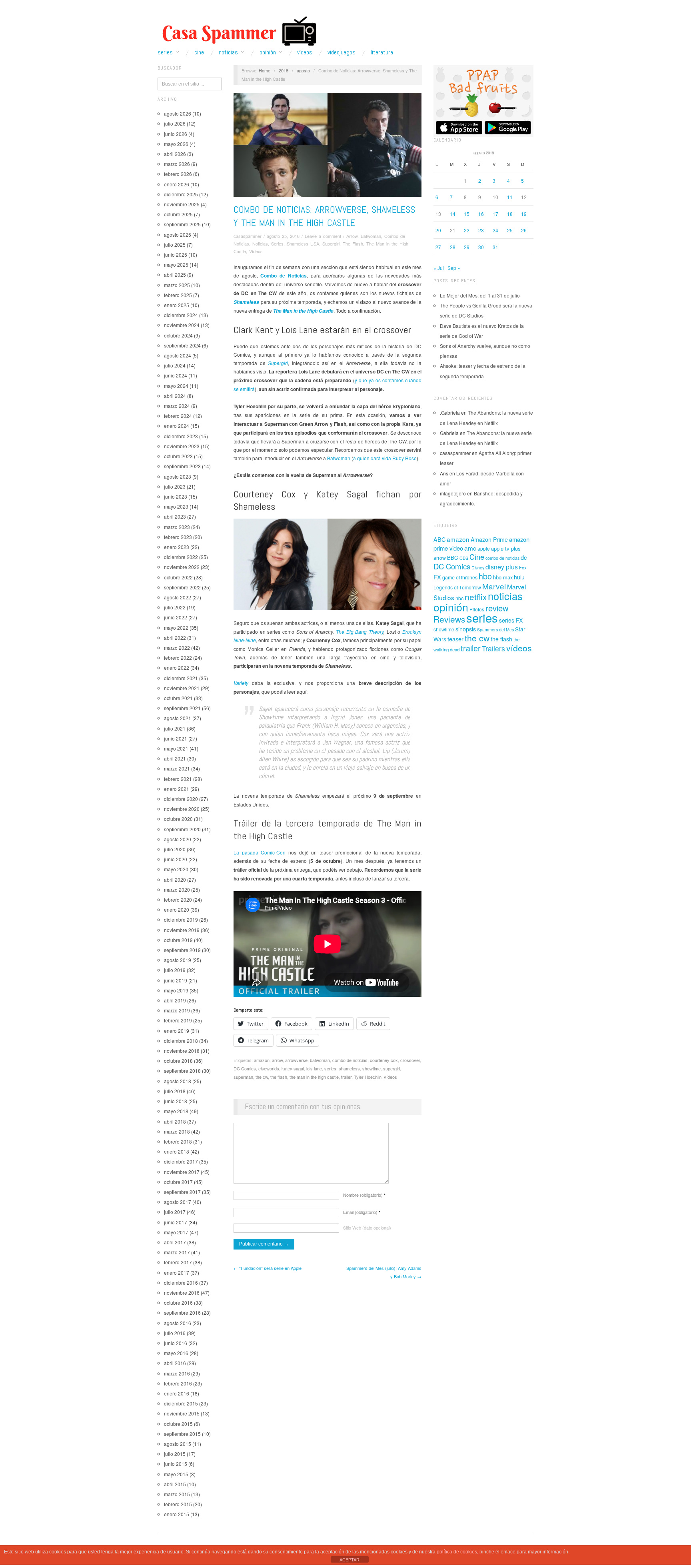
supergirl (391, 1068)
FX (437, 577)
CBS (463, 558)
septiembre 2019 (182, 949)
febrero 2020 (178, 899)
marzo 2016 (177, 1373)
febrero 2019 (178, 1020)
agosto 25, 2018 (283, 236)
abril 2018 (175, 1121)
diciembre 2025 (181, 194)
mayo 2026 (176, 143)
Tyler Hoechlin (367, 1077)
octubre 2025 (178, 214)
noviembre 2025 (182, 204)
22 (466, 230)
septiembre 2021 (182, 708)
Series (165, 52)
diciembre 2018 (181, 1040)
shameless (349, 1068)
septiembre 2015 (182, 1433)
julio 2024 (175, 365)
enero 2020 (176, 909)
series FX (511, 620)
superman (243, 1077)
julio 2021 (175, 728)
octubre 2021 (178, 698)
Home (264, 70)
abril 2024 (175, 395)
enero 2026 (176, 184)
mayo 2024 (176, 385)
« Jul (438, 267)
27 (438, 247)
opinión (450, 607)
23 (481, 230)
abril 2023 (175, 516)
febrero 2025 (178, 294)
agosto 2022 (177, 597)
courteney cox (384, 1060)
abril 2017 (175, 1242)
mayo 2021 (176, 748)
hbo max (503, 577)
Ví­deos (304, 52)
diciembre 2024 (181, 314)
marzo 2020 (177, 889)
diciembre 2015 (181, 1403)
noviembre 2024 (182, 324)
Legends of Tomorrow (457, 587)
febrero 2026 (178, 173)
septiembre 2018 (182, 1070)
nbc (459, 598)
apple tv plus (506, 548)
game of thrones (459, 577)
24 (495, 230)
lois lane (314, 1068)
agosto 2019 (177, 959)
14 (452, 213)
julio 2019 (175, 969)
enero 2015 (176, 1514)
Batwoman (371, 236)
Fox (523, 567)
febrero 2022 (178, 657)
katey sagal (293, 1068)
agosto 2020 (177, 839)
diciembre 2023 (181, 436)
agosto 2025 (177, 234)
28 (452, 247)
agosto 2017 (177, 1201)
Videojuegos (341, 52)
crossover (410, 1060)
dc (524, 557)
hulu (519, 577)
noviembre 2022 (182, 566)
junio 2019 (175, 980)
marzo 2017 (177, 1252)
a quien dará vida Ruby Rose (385, 458)
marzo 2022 (177, 647)
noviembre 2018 (182, 1050)
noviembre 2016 (182, 1292)
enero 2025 (176, 304)
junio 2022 (175, 617)
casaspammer (248, 236)
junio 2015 (175, 1463)
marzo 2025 (177, 284)
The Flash (353, 243)
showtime (371, 1068)
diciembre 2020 (181, 798)
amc (470, 547)
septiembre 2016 (182, 1312)
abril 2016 (175, 1362)
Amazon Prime (489, 539)
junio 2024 (175, 375)
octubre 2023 (178, 456)
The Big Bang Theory (359, 631)
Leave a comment (323, 236)
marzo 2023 (177, 526)
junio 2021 (175, 738)
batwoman (320, 1060)
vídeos (390, 1077)
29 (466, 247)
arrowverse (296, 1060)
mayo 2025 (176, 264)
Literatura (382, 52)
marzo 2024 (177, 405)
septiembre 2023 (182, 466)
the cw (262, 1077)
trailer (346, 1077)
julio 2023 (175, 486)
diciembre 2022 (181, 556)
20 (438, 230)
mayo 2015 (176, 1474)
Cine (199, 52)
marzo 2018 (177, 1131)
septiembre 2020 (182, 829)
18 (510, 213)
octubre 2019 (178, 939)
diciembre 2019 (181, 919)
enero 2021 (176, 788)
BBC (452, 557)
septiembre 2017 (182, 1191)
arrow (277, 1060)
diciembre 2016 (181, 1282)
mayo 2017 (176, 1232)
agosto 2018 (177, 1081)
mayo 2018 (176, 1111)
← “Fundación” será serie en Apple (268, 1268)
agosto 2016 (177, 1322)
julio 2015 (175, 1453)
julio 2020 (175, 849)
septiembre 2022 (182, 587)
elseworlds (268, 1068)
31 (495, 247)
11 (510, 197)
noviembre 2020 (182, 808)
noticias (505, 596)
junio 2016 (175, 1342)
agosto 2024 (177, 355)
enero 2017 (176, 1272)
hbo (485, 576)
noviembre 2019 (182, 929)
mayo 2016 (176, 1352)
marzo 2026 (177, 163)
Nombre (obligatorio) (364, 1195)
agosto (303, 70)
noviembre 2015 (182, 1413)
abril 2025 (175, 274)
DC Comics (245, 1068)
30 (481, 247)
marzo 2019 (177, 1010)
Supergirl (331, 243)
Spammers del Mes (495, 630)
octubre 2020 (178, 818)
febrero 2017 (178, 1262)
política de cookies (457, 1552)
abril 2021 (175, 758)
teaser (455, 639)
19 (524, 213)
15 (466, 213)
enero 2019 (176, 1030)
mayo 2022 (176, 627)
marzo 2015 (177, 1494)
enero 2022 (176, 667)
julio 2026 (175, 123)
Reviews (449, 619)
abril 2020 (175, 879)
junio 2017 (175, 1222)
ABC (439, 539)
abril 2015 (175, 1484)
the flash (278, 1077)
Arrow (351, 236)
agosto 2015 (177, 1443)
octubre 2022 (178, 577)
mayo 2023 (176, 506)
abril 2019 (175, 1000)
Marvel (494, 586)
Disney (477, 568)
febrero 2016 (178, 1383)
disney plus (501, 566)
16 (481, 213)
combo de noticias (349, 1060)
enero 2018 (176, 1151)
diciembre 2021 (181, 678)
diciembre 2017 (181, 1161)
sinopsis (465, 629)
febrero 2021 (178, 778)
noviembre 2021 (182, 688)
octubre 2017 (178, 1181)
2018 (283, 70)
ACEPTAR (349, 1559)
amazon (262, 1060)
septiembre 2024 (182, 345)
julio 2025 (175, 244)
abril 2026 (175, 153)
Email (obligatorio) (361, 1212)
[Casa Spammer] (238, 31)
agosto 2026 (177, 113)
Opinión (268, 52)
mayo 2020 (176, 869)
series (330, 1068)
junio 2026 (175, 133)
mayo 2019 (176, 990)
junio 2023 (175, 496)
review (497, 608)
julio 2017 (175, 1211)
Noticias (228, 52)
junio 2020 (175, 859)
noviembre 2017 (182, 1171)
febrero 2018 (178, 1141)
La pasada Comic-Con (260, 852)
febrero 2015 (178, 1504)
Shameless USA (303, 243)
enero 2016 (176, 1393)
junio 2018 (175, 1101)
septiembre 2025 (182, 224)
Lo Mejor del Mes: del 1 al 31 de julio (480, 295)
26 (524, 230)
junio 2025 (175, 254)
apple (483, 548)
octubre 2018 (178, 1060)
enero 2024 (176, 425)
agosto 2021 (177, 718)
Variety (241, 682)
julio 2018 (175, 1091)
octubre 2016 (178, 1302)
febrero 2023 (178, 536)
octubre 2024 (178, 335)
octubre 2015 (178, 1423)
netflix (476, 597)
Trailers (493, 648)
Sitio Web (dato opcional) (367, 1227)
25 (510, 230)
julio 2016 (175, 1332)
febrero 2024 (178, 415)
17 (495, 213)
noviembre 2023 (182, 446)
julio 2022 (175, 607)
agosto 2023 (177, 476)
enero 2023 (176, 546)
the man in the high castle (314, 1077)
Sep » (453, 267)
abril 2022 (175, 637)
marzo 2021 (177, 768)
